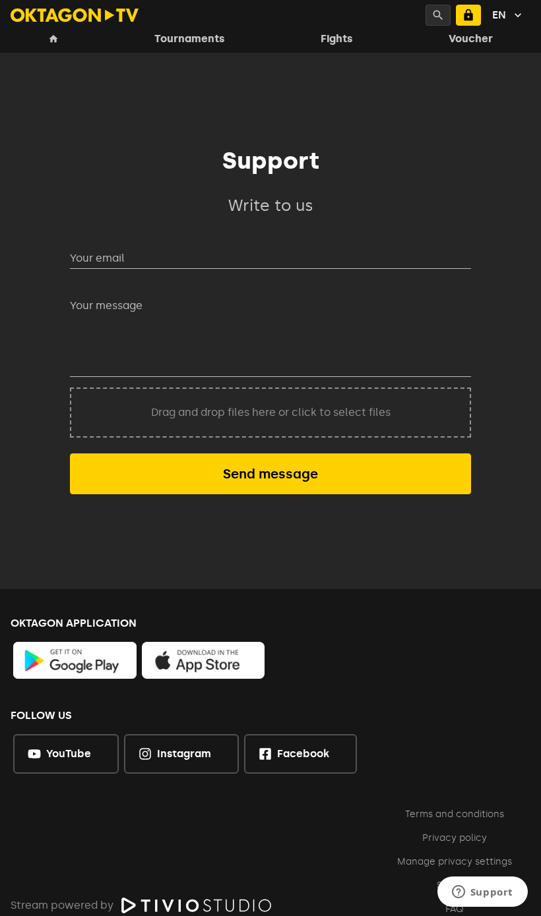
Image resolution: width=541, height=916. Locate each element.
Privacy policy (454, 838)
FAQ (454, 909)
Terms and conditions (454, 814)
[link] (75, 660)
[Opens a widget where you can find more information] (482, 892)
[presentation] (270, 412)
